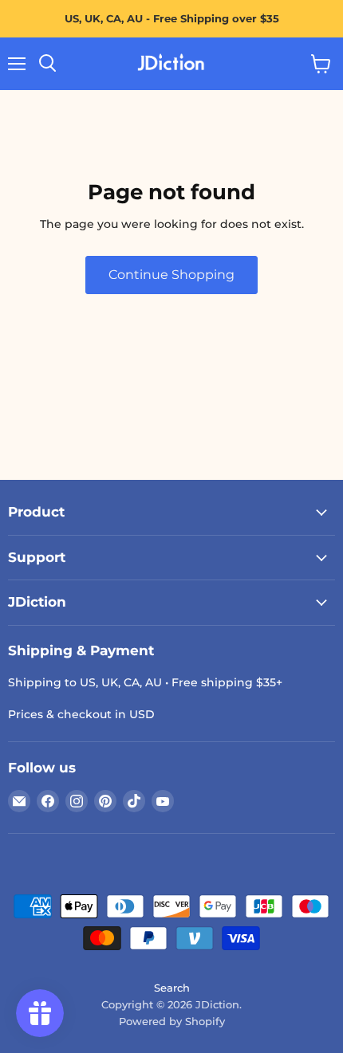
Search (172, 987)
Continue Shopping (171, 274)
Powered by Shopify (172, 1021)
